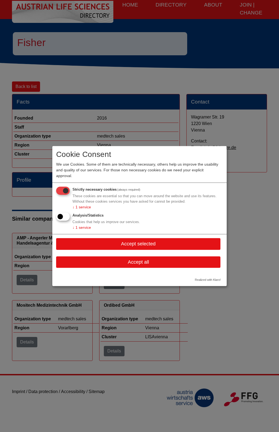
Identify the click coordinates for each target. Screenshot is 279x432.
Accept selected (138, 244)
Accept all (138, 262)
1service (81, 207)
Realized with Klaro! (208, 279)
